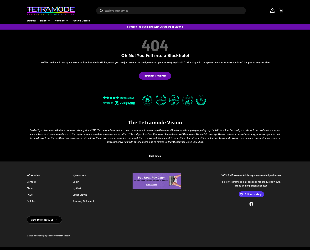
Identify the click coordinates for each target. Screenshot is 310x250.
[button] (281, 10)
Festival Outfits (81, 20)
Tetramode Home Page (155, 75)
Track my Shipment (83, 201)
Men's (43, 20)
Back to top (155, 156)
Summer (31, 20)
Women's (59, 20)
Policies (31, 201)
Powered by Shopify (61, 235)
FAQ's (30, 194)
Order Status (80, 194)
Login (76, 181)
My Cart (77, 188)
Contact (31, 181)
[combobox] (171, 10)
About (30, 188)
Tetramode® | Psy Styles (43, 235)
